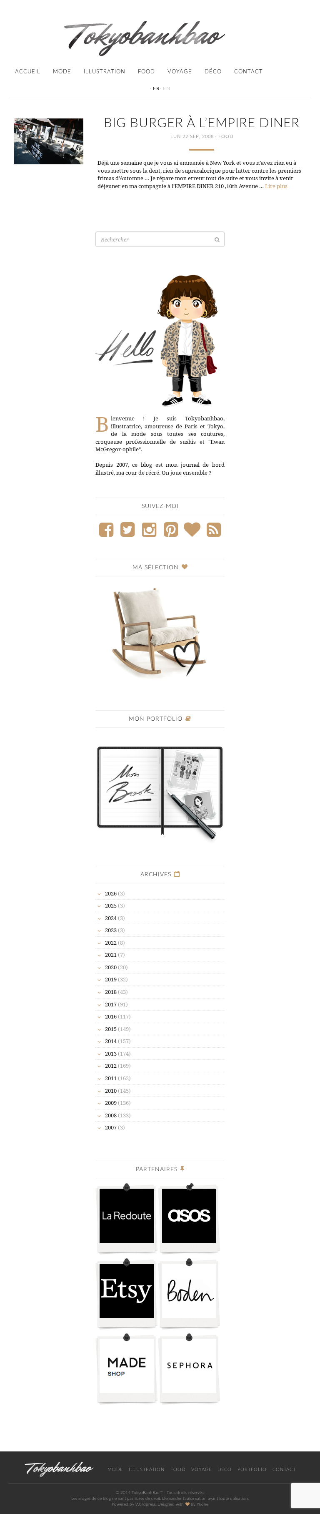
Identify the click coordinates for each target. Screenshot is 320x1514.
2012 (111, 1065)
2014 (111, 1041)
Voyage (180, 72)
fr (156, 88)
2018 (111, 992)
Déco (213, 72)
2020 (111, 967)
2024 (111, 918)
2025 (111, 905)
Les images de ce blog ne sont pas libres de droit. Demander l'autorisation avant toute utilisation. (160, 1498)
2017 (111, 1004)
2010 (111, 1090)
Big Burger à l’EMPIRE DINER (202, 123)
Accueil (27, 72)
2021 (111, 954)
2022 (111, 942)
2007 (111, 1127)
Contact (248, 72)
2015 (111, 1029)
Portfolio (252, 1469)
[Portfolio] (160, 788)
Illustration (104, 72)
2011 (111, 1078)
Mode (62, 72)
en (166, 88)
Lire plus (276, 186)
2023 (111, 930)
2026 (111, 893)
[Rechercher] (217, 239)
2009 (111, 1103)
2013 (111, 1053)
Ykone (202, 1504)
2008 (111, 1115)
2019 (111, 979)
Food (146, 72)
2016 (111, 1016)
